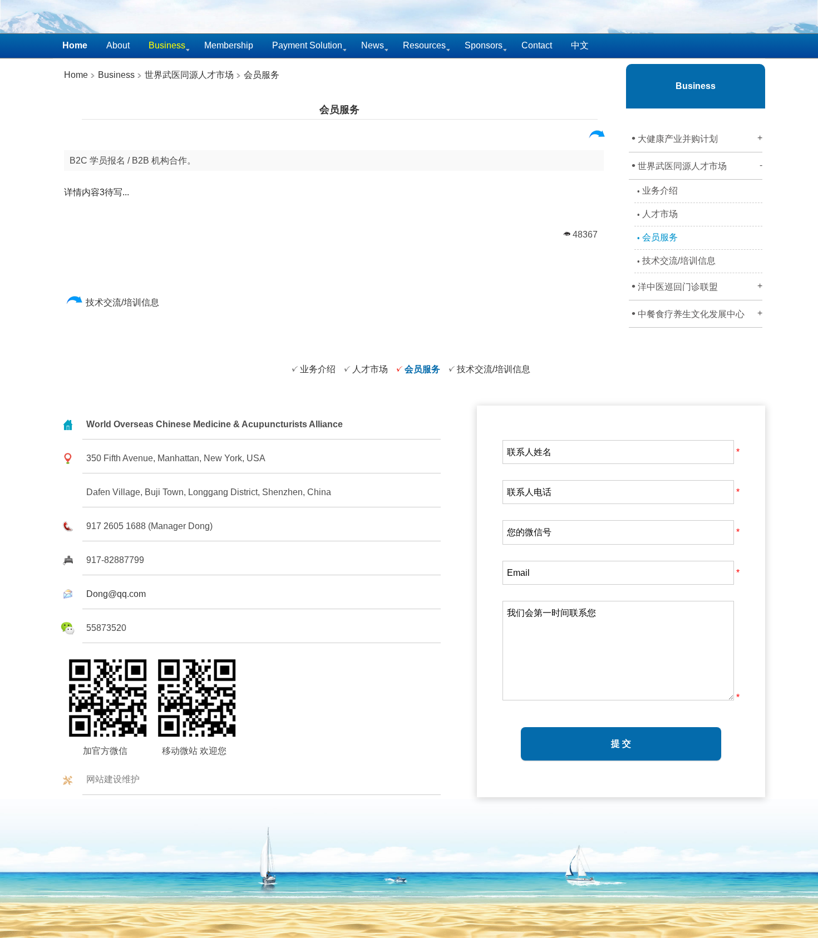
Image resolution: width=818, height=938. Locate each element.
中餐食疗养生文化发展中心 (697, 313)
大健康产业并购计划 (697, 138)
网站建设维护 (113, 779)
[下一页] (597, 136)
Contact (536, 45)
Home (76, 75)
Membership (228, 45)
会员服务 (261, 75)
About (118, 45)
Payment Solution (307, 45)
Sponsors (483, 45)
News (372, 45)
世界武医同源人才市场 (189, 75)
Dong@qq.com (116, 594)
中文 (580, 45)
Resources (424, 45)
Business (115, 75)
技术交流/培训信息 (123, 302)
